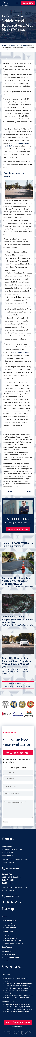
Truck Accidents (11, 938)
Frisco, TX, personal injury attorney (17, 1007)
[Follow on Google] (16, 902)
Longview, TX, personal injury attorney (18, 983)
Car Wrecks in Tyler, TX (13, 671)
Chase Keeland (10, 927)
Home (4, 45)
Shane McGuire (10, 920)
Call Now (28, 3)
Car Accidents (10, 936)
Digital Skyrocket (21, 1033)
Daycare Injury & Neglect (14, 943)
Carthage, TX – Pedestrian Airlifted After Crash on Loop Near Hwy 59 (16, 581)
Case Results (7, 947)
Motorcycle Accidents (13, 940)
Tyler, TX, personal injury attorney (17, 997)
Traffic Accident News (10, 957)
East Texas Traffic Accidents (18, 45)
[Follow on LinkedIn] (12, 902)
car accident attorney (20, 352)
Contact (5, 960)
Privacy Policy (26, 1032)
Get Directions (7, 855)
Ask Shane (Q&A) (8, 954)
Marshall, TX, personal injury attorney (18, 988)
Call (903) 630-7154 (18, 529)
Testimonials (7, 951)
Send (5, 822)
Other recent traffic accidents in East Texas (18, 685)
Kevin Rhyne (9, 923)
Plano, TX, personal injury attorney (17, 1011)
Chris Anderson (10, 925)
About (4, 916)
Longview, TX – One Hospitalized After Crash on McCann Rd (17, 619)
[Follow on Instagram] (7, 902)
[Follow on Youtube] (20, 902)
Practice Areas (7, 932)
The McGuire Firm (15, 1032)
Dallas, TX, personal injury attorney (17, 1004)
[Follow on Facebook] (3, 902)
